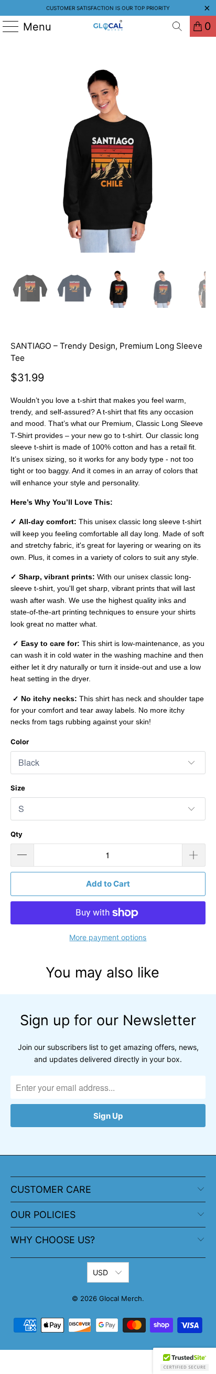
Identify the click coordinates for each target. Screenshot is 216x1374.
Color (19, 741)
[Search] (177, 26)
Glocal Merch (120, 1298)
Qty (16, 834)
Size (17, 788)
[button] (184, 1361)
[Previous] (18, 155)
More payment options (107, 937)
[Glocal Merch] (108, 26)
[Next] (197, 155)
